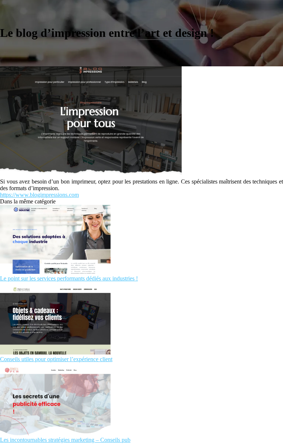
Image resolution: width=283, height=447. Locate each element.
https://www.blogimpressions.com (39, 195)
